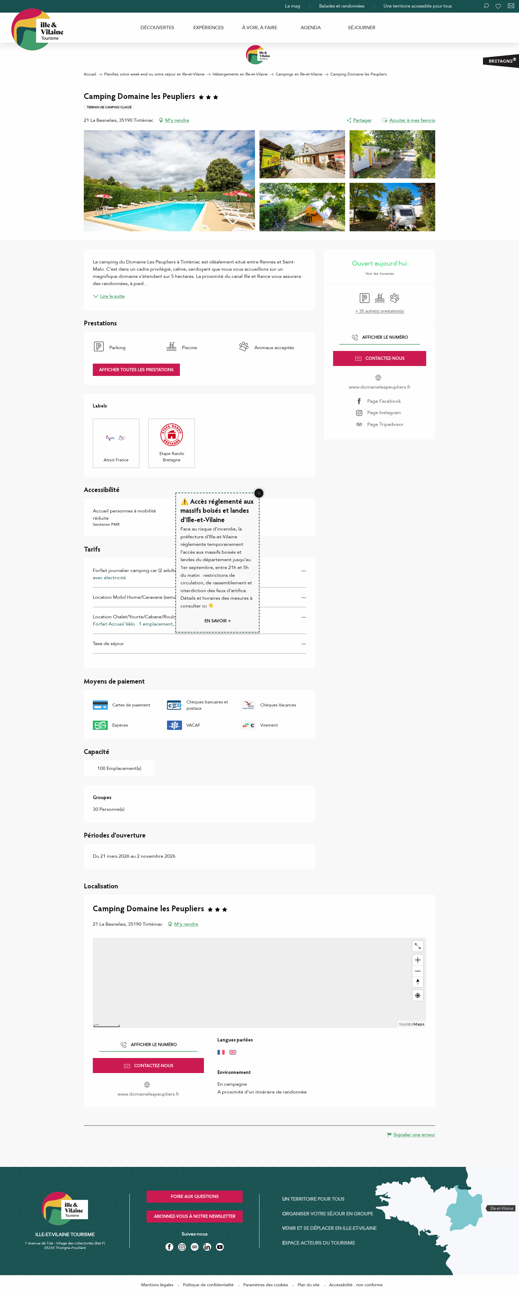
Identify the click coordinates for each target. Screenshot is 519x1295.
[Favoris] (499, 6)
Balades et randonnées (341, 6)
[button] (384, 120)
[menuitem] (157, 27)
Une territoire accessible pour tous (418, 6)
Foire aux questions (195, 1196)
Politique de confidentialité (208, 1285)
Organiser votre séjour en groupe (327, 1213)
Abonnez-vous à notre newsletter (194, 1216)
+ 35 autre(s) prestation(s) (379, 311)
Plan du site (309, 1285)
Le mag (292, 6)
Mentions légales (157, 1285)
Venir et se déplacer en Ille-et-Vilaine (329, 1228)
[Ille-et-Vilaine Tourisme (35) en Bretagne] (259, 54)
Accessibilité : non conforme (356, 1285)
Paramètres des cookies (265, 1285)
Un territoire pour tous (313, 1199)
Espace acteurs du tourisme (318, 1243)
